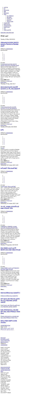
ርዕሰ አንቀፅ (3, 367)
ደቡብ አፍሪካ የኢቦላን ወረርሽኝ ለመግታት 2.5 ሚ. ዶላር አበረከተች (10, 87)
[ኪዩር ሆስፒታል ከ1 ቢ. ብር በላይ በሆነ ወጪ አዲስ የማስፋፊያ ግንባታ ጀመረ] (11, 317)
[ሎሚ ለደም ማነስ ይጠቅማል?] (8, 186)
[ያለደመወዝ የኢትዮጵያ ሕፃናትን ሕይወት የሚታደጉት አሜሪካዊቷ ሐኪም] (11, 65)
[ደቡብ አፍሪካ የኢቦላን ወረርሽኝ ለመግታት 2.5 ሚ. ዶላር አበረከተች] (11, 108)
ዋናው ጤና (9, 81)
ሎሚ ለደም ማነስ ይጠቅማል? (9, 168)
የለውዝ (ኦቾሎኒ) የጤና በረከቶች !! (10, 293)
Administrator (9, 48)
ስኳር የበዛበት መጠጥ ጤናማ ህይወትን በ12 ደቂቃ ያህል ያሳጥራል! (11, 249)
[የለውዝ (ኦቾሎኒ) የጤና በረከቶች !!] (9, 295)
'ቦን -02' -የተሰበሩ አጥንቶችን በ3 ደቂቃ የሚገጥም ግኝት (10, 207)
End (9, 325)
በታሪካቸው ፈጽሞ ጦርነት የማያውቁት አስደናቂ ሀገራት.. (5, 340)
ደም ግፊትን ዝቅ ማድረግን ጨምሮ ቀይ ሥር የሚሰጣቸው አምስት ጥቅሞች (10, 300)
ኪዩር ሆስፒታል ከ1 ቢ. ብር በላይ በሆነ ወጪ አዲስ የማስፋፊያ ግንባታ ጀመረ (10, 311)
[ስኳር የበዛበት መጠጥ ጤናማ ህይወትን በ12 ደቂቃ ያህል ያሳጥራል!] (11, 269)
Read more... (4, 82)
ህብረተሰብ (3, 337)
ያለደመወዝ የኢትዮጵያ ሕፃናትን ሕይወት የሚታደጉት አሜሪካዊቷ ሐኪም (10, 44)
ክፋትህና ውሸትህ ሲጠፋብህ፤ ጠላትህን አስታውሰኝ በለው (5, 369)
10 (6, 325)
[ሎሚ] (2, 148)
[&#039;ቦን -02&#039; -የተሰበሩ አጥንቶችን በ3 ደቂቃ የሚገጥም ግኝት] (11, 228)
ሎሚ (2, 130)
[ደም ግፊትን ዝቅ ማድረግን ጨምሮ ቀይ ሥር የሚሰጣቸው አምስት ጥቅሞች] (11, 306)
